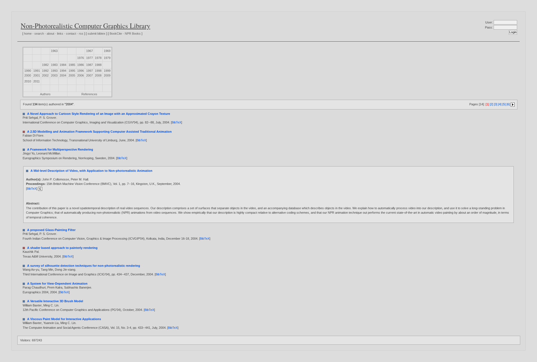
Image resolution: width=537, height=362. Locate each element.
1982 (45, 64)
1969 (107, 51)
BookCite (116, 33)
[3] (495, 104)
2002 (45, 75)
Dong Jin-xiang (65, 269)
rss (81, 33)
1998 (98, 70)
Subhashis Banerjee (77, 287)
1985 (72, 64)
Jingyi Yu (29, 153)
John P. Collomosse (55, 179)
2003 (54, 75)
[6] (508, 104)
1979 (107, 57)
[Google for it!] (40, 188)
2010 (27, 81)
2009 (107, 75)
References (89, 94)
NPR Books (133, 33)
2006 (80, 75)
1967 (89, 51)
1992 (45, 70)
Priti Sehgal (30, 117)
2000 (27, 75)
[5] (504, 104)
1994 (63, 70)
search (39, 33)
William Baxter (32, 305)
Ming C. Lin (50, 305)
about (50, 33)
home (28, 33)
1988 (98, 64)
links (60, 33)
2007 (89, 75)
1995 (72, 70)
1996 (80, 70)
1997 (89, 70)
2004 (63, 75)
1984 (63, 64)
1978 (98, 57)
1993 (54, 70)
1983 (54, 64)
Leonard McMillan (48, 153)
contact (71, 33)
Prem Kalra (54, 287)
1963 (54, 51)
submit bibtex (96, 33)
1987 (89, 64)
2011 (36, 81)
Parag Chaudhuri (34, 287)
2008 (98, 75)
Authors (45, 94)
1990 (27, 70)
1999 (107, 70)
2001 (36, 75)
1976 (80, 57)
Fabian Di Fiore (33, 135)
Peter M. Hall (79, 179)
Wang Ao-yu (31, 269)
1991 (36, 70)
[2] (491, 104)
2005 (72, 75)
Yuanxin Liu (51, 323)
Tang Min (47, 269)
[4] (499, 104)
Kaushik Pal (31, 251)
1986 (80, 64)
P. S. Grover (47, 117)
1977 (89, 57)
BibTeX (176, 122)
